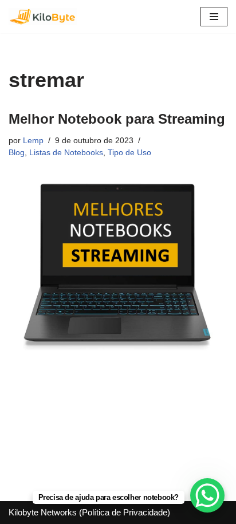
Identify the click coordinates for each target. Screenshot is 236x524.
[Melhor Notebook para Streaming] (118, 267)
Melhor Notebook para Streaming (117, 119)
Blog (17, 152)
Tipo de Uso (129, 152)
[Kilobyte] (43, 16)
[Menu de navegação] (213, 16)
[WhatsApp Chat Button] (207, 495)
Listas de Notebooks (66, 152)
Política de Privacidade (124, 512)
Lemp (33, 140)
